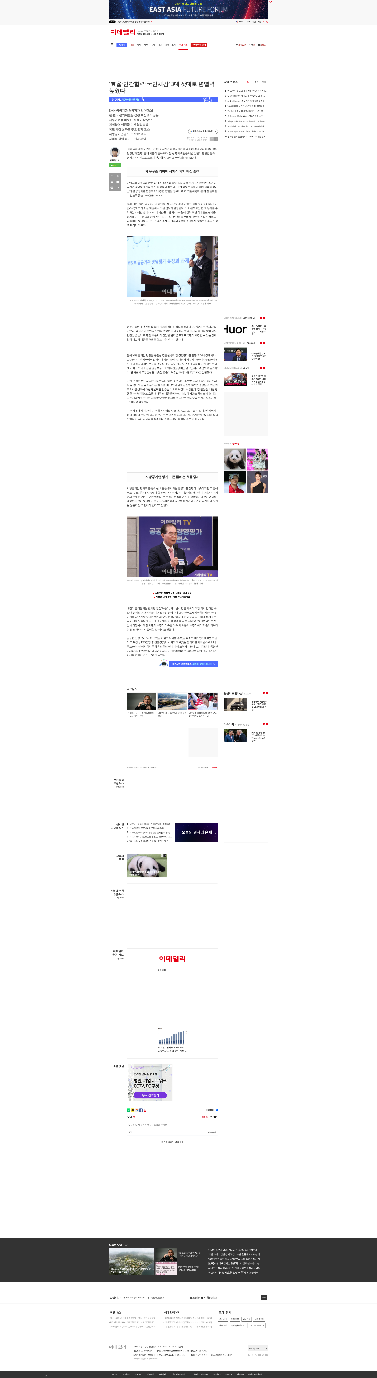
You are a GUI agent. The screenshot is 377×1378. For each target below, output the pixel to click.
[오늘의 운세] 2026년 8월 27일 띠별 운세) (145, 828)
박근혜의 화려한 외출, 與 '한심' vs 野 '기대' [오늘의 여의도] (234, 1272)
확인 (264, 1297)
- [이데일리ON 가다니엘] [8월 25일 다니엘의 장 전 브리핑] (187, 1318)
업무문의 (150, 1374)
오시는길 (138, 1374)
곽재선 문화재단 (257, 1325)
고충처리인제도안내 (200, 1374)
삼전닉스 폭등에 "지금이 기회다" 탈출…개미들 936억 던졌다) (154, 824)
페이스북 (112, 176)
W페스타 (246, 1319)
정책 (146, 44)
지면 (254, 21)
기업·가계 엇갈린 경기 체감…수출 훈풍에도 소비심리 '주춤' (235, 1254)
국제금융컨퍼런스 (238, 1325)
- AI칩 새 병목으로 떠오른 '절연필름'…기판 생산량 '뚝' (131, 1322)
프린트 (118, 182)
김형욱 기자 (115, 160)
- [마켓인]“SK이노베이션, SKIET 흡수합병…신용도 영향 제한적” (134, 1327)
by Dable (120, 898)
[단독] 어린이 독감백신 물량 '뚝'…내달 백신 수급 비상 (232, 1263)
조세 (173, 44)
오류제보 (228, 1374)
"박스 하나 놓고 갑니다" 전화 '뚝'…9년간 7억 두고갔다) (151, 841)
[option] (188, 11)
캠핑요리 (223, 1325)
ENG (241, 21)
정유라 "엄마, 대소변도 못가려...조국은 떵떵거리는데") (151, 837)
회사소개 (114, 1374)
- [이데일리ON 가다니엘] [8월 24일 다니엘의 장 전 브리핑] (187, 1322)
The (262, 44)
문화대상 (223, 1319)
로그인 (265, 21)
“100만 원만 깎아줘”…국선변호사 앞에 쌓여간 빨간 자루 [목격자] (238, 1259)
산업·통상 (183, 44)
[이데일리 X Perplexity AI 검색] (163, 99)
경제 (139, 44)
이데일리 (137, 32)
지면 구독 (213, 767)
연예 (264, 82)
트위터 (118, 176)
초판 (259, 21)
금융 (153, 44)
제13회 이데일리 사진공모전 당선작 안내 (140, 1297)
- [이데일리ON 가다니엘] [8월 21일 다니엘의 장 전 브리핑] (187, 1327)
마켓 (252, 44)
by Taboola (120, 787)
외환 (166, 44)
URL (118, 188)
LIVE (112, 22)
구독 (248, 21)
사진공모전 (259, 1319)
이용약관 (162, 1374)
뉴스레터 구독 (203, 767)
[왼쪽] (162, 855)
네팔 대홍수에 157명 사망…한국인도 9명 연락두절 (231, 1250)
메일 (112, 182)
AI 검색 (121, 45)
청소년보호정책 (178, 1374)
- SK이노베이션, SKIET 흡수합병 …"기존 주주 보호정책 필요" (134, 1318)
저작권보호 (216, 1374)
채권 (160, 44)
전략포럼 (235, 1319)
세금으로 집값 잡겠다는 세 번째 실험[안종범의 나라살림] (234, 1268)
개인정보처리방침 (255, 1374)
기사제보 (240, 1374)
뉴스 (249, 82)
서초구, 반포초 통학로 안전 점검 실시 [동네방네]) (148, 832)
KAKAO (112, 188)
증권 (256, 82)
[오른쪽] (164, 855)
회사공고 (126, 1374)
